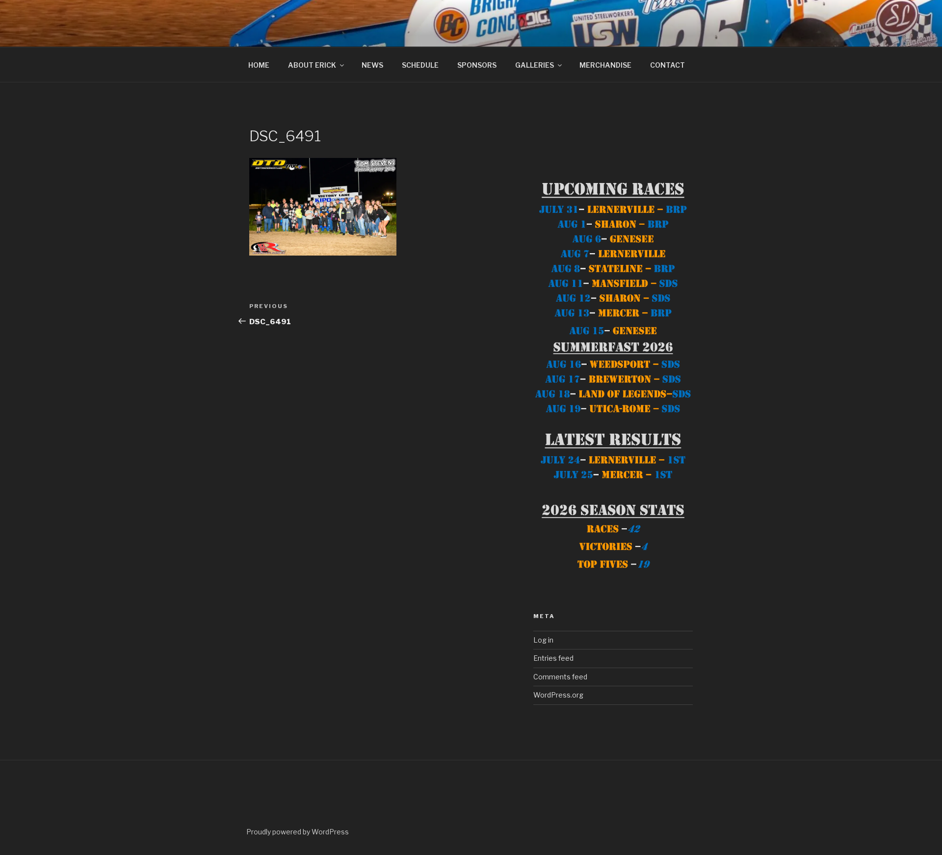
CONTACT (667, 65)
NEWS (372, 65)
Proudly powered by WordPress (297, 832)
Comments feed (560, 677)
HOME (258, 65)
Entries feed (553, 658)
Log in (543, 640)
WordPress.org (558, 695)
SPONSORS (477, 65)
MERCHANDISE (605, 65)
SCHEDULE (420, 65)
